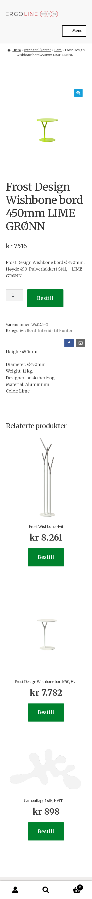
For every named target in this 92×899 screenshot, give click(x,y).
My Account (15, 890)
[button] (78, 93)
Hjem (17, 50)
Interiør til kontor (37, 50)
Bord (58, 50)
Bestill (45, 298)
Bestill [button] (46, 557)
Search (46, 890)
